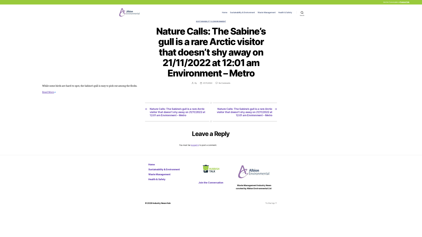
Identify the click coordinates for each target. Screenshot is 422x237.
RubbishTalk (404, 2)
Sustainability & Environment (242, 12)
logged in (195, 145)
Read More (48, 92)
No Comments (224, 83)
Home (224, 12)
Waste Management (267, 12)
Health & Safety (285, 12)
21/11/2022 (207, 83)
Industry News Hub (161, 203)
